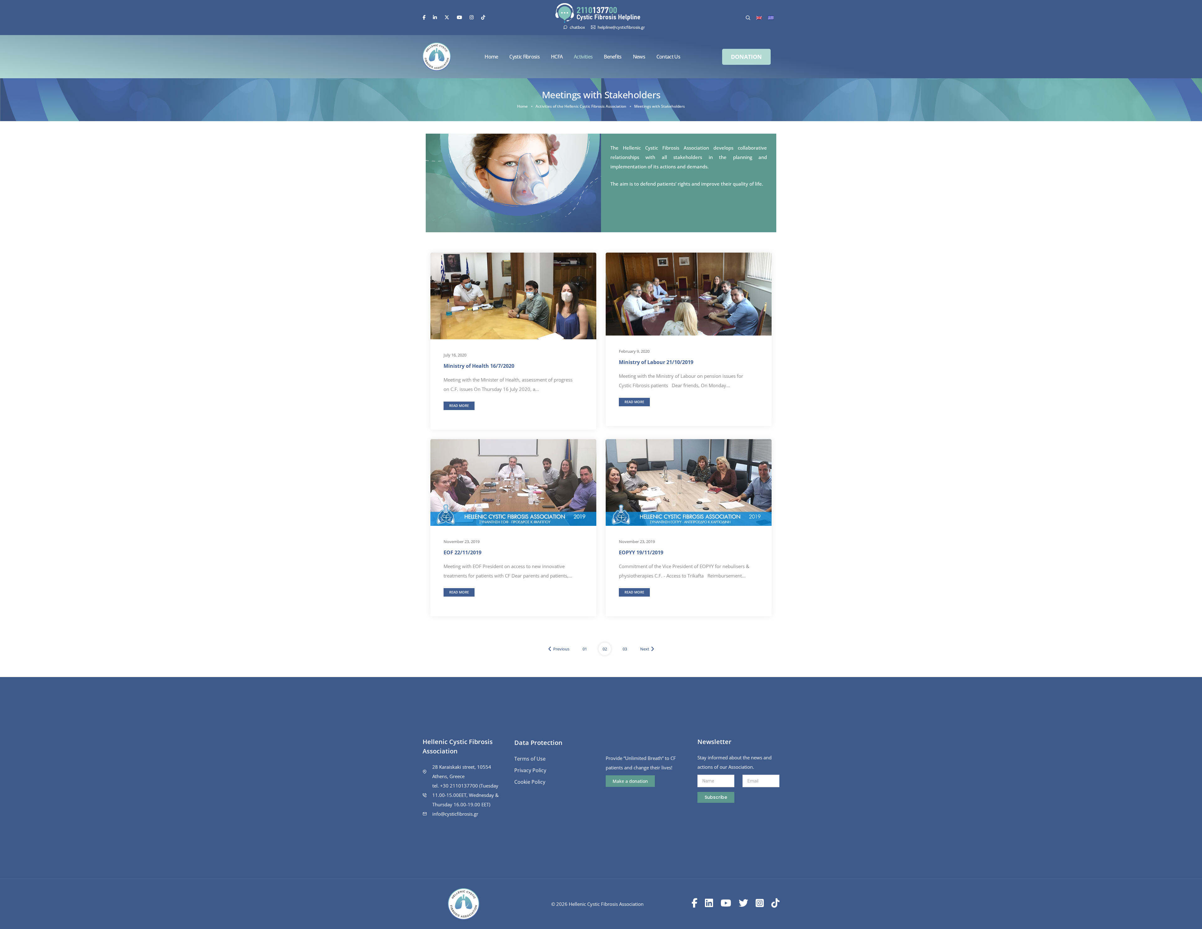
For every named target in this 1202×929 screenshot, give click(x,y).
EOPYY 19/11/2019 (641, 552)
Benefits (612, 56)
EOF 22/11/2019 (462, 552)
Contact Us (668, 56)
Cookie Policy (529, 781)
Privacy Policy (530, 770)
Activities (583, 56)
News (639, 56)
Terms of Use (530, 758)
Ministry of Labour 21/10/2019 (656, 362)
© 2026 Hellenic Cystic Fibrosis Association (597, 904)
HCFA (556, 56)
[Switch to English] (759, 18)
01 (585, 649)
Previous (561, 649)
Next (644, 649)
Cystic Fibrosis (524, 56)
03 (625, 649)
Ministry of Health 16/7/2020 (479, 365)
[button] (746, 57)
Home (491, 56)
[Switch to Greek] (771, 18)
